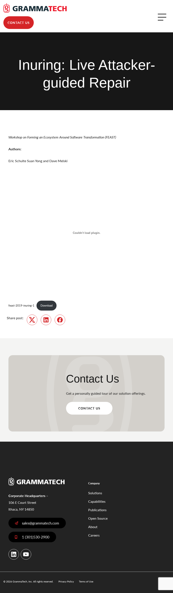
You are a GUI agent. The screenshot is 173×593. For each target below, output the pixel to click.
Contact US (89, 408)
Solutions (95, 492)
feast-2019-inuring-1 (21, 305)
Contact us (19, 22)
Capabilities (96, 501)
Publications (97, 509)
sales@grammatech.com (40, 523)
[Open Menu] (162, 17)
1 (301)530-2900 (35, 537)
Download (47, 305)
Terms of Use (86, 581)
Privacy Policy (66, 581)
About (92, 526)
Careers (94, 535)
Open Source (98, 518)
